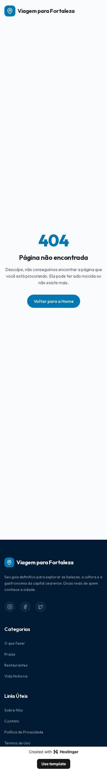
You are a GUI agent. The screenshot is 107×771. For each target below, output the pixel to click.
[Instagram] (9, 606)
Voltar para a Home (54, 301)
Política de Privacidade (23, 732)
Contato (11, 721)
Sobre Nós (13, 710)
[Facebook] (25, 606)
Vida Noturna (15, 676)
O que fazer (14, 643)
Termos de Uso (17, 743)
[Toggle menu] (97, 10)
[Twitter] (40, 606)
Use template (53, 763)
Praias (9, 654)
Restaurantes (16, 665)
